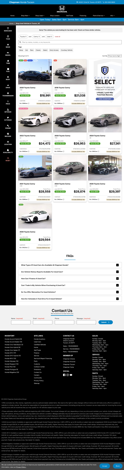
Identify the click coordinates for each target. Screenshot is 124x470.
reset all (57, 36)
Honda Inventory (39, 339)
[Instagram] (67, 374)
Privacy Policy (39, 381)
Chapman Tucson (69, 364)
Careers (36, 375)
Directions (37, 369)
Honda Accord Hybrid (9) (13, 339)
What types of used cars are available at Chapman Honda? (44, 265)
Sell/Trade (69, 15)
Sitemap (36, 383)
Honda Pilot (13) (10, 367)
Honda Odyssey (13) (11, 361)
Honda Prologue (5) (11, 369)
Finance (36, 353)
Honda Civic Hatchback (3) (14, 345)
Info (111, 15)
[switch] (21, 50)
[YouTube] (70, 374)
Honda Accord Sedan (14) (13, 342)
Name (17, 318)
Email (38, 318)
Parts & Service (98, 15)
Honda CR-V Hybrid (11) (13, 356)
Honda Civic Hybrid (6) (12, 347)
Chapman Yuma (68, 367)
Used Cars (37, 342)
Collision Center (39, 367)
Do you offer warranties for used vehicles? (38, 292)
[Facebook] (64, 374)
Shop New (24, 15)
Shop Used (39, 15)
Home (12, 15)
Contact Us (37, 372)
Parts (35, 361)
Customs (37, 364)
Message (83, 318)
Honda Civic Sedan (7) (12, 350)
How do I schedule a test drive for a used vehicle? (41, 299)
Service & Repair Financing (43, 358)
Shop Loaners (54, 15)
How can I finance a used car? (33, 279)
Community (38, 378)
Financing (83, 15)
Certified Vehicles (40, 345)
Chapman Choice (69, 359)
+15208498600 (73, 346)
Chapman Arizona (69, 361)
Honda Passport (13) (12, 364)
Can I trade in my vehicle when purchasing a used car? (43, 285)
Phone (57, 318)
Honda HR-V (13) (10, 358)
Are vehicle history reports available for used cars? (42, 272)
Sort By (104, 56)
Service (36, 356)
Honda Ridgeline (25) (12, 372)
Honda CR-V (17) (10, 353)
